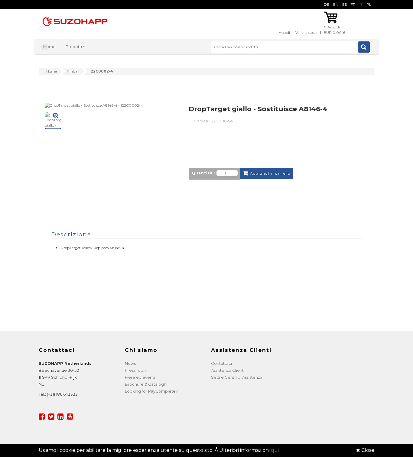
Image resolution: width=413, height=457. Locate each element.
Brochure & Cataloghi (146, 384)
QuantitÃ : (203, 173)
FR (353, 4)
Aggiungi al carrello (270, 173)
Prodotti (74, 46)
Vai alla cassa (306, 32)
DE (326, 4)
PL (368, 4)
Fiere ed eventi (140, 377)
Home (49, 46)
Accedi (284, 32)
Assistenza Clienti (228, 370)
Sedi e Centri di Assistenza (236, 377)
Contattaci (221, 363)
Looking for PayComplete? (151, 391)
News (130, 363)
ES (344, 4)
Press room (136, 370)
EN (335, 4)
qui (275, 450)
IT (361, 4)
